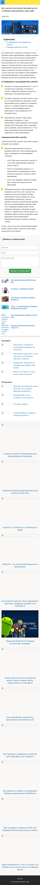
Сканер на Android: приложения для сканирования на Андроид (20, 454)
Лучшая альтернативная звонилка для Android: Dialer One (20, 491)
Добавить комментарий (20, 271)
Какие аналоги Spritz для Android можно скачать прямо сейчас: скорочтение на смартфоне (20, 680)
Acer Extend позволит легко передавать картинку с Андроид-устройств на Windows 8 (20, 603)
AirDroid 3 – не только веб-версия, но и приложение (20, 565)
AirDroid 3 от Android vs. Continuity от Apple (20, 528)
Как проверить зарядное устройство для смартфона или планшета (20, 755)
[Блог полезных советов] (14, 2)
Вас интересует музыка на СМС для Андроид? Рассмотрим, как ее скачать (20, 829)
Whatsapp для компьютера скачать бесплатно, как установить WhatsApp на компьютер (25, 388)
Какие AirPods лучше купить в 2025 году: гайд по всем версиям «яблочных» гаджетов (25, 356)
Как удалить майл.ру (20, 404)
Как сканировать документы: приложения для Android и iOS (20, 718)
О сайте (13, 882)
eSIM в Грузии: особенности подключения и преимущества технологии (24, 347)
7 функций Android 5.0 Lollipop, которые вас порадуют (20, 642)
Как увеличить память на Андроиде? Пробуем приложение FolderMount (20, 792)
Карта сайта (25, 882)
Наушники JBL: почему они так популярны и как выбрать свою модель (24, 365)
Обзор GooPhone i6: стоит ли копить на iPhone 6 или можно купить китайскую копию (20, 867)
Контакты (19, 882)
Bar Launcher (33, 86)
